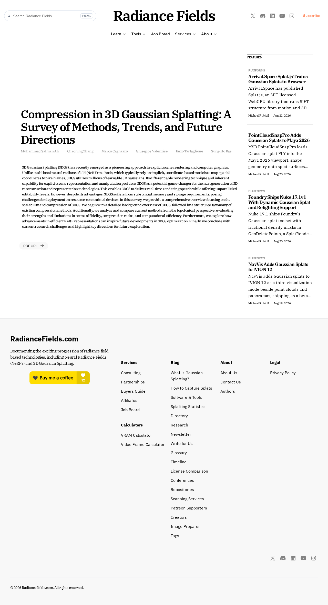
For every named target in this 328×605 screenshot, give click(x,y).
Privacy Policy (283, 372)
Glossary (179, 452)
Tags (175, 535)
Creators (179, 517)
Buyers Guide (133, 391)
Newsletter (181, 434)
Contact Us (230, 381)
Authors (227, 391)
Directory (179, 415)
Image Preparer (185, 526)
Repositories (182, 489)
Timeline (179, 461)
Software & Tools (186, 397)
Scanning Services (187, 498)
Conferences (182, 480)
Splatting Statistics (188, 406)
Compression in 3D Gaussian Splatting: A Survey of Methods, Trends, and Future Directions (127, 127)
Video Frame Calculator (143, 444)
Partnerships (133, 381)
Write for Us (182, 443)
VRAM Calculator (136, 435)
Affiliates (129, 400)
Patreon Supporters (189, 507)
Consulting (130, 372)
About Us (228, 372)
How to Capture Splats (191, 388)
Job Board (160, 34)
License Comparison (189, 471)
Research (179, 424)
